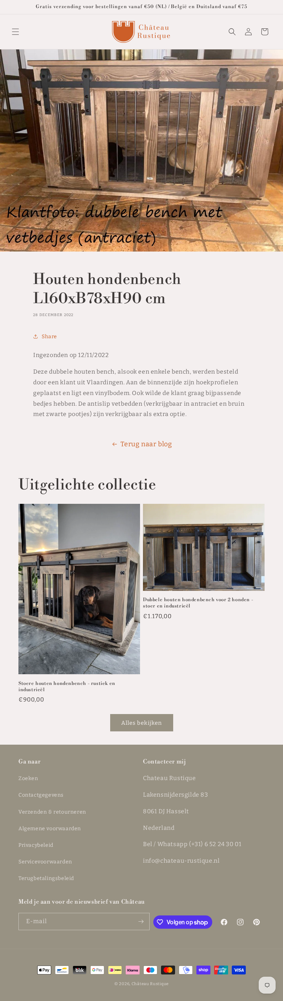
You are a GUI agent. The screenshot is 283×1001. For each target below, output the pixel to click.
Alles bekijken (141, 723)
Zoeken (28, 778)
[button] (15, 32)
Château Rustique (150, 983)
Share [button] (49, 336)
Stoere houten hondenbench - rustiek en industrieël (66, 686)
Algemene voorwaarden (49, 828)
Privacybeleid (35, 845)
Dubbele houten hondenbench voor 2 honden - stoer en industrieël (198, 603)
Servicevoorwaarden (45, 862)
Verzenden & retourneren (52, 812)
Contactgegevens (41, 795)
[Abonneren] (141, 921)
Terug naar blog (146, 444)
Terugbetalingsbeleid (46, 878)
